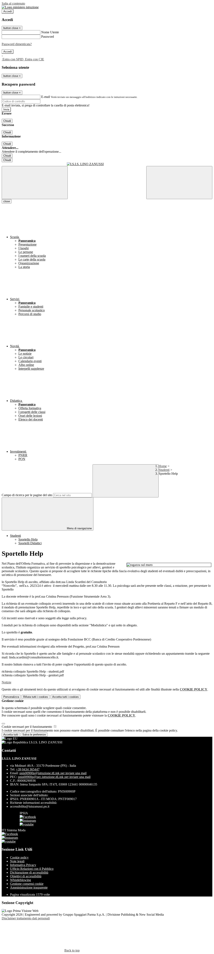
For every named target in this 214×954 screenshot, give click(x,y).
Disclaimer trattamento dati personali (26, 918)
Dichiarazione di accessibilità (29, 872)
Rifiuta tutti (35, 696)
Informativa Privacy (23, 865)
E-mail (45, 97)
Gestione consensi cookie (26, 883)
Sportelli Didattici (30, 543)
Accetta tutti (65, 696)
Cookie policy (19, 857)
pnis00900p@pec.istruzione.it (54, 777)
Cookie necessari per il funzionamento (27, 726)
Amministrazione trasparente (29, 887)
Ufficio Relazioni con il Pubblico (32, 868)
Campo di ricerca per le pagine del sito (27, 495)
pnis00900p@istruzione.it (53, 773)
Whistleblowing (20, 880)
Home (163, 466)
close (6, 201)
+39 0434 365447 (27, 769)
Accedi (7, 11)
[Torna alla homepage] (107, 164)
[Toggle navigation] (35, 182)
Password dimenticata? (17, 44)
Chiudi (7, 120)
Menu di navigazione (79, 528)
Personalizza (11, 696)
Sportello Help (28, 539)
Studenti (164, 470)
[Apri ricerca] (179, 182)
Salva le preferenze (34, 734)
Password (47, 36)
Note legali (17, 861)
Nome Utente (50, 32)
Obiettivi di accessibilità (25, 876)
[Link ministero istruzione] (20, 7)
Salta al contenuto (13, 3)
